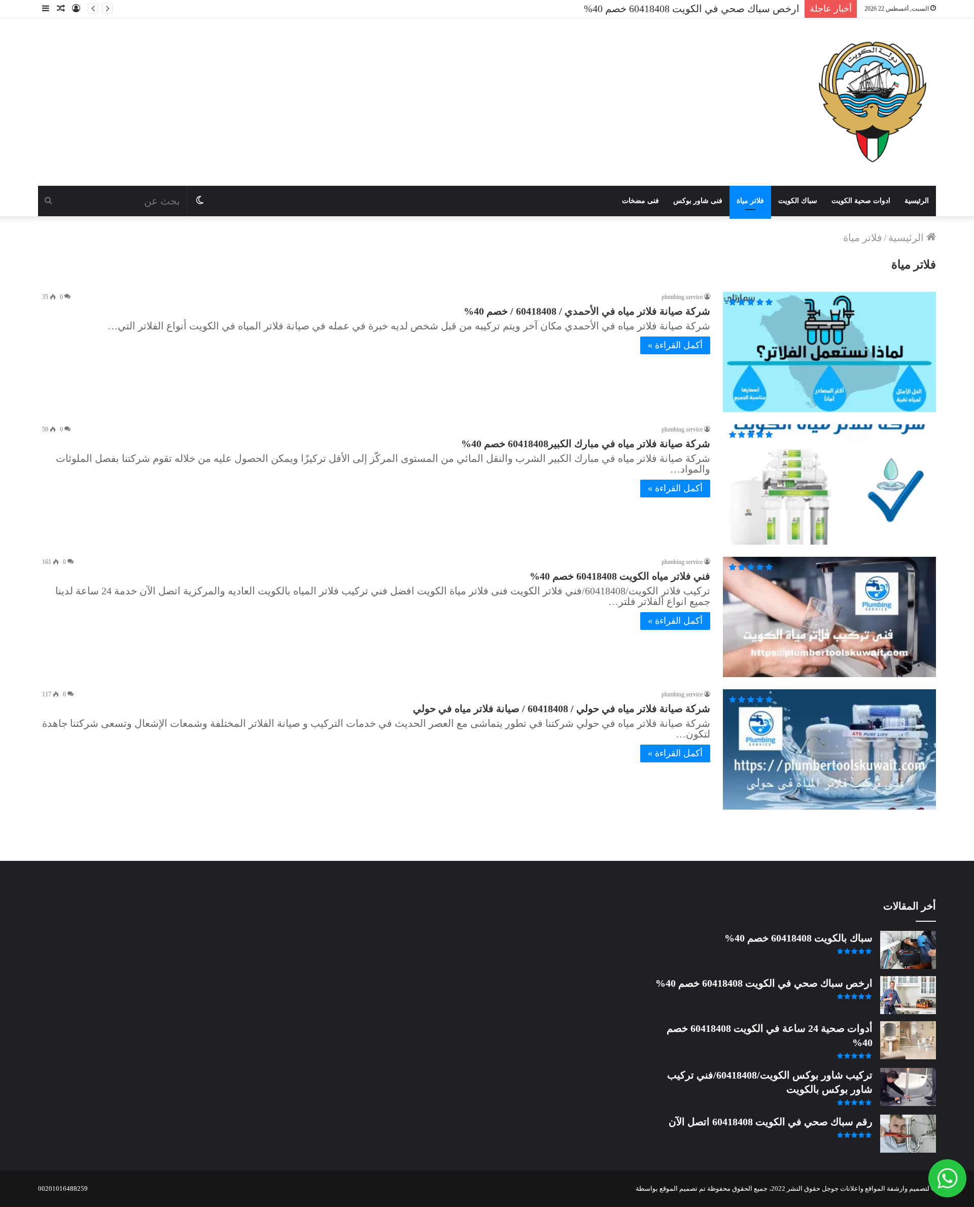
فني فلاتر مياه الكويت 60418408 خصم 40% (620, 576)
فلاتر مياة (750, 201)
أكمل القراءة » (675, 345)
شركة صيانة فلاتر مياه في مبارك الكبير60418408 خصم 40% (585, 443)
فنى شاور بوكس (697, 201)
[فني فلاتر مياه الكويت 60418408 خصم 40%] (829, 617)
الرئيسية (917, 201)
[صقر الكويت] (872, 102)
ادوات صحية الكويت (860, 201)
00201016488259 (63, 1188)
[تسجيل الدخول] (76, 9)
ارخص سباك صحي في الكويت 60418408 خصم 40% (764, 983)
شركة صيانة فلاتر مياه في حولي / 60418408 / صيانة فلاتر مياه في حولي (561, 708)
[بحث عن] (48, 201)
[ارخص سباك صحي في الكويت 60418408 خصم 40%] (908, 995)
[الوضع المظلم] (199, 201)
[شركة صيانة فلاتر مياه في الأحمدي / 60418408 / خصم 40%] (829, 352)
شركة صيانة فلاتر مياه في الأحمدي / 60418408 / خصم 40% (587, 311)
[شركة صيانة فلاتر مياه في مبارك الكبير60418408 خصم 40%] (829, 484)
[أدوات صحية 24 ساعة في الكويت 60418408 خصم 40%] (908, 1040)
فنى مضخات (640, 201)
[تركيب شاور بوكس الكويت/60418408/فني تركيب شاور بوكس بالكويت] (908, 1087)
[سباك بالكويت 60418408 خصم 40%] (908, 950)
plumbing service (682, 296)
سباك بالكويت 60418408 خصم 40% (798, 938)
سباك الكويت (797, 201)
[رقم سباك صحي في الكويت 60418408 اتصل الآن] (908, 1134)
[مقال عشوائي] (60, 9)
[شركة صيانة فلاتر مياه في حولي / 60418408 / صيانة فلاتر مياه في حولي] (829, 749)
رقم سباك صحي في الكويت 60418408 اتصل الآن (771, 1121)
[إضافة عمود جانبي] (45, 9)
